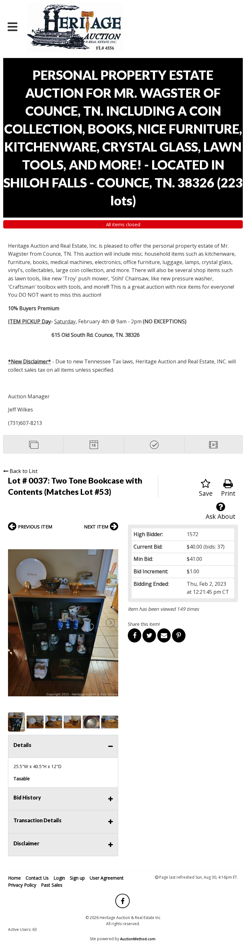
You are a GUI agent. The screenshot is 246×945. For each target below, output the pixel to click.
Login (59, 878)
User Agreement (107, 878)
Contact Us (37, 878)
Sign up (77, 878)
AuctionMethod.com (137, 938)
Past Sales (51, 885)
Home (14, 878)
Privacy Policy (22, 885)
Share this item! (144, 624)
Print (228, 493)
